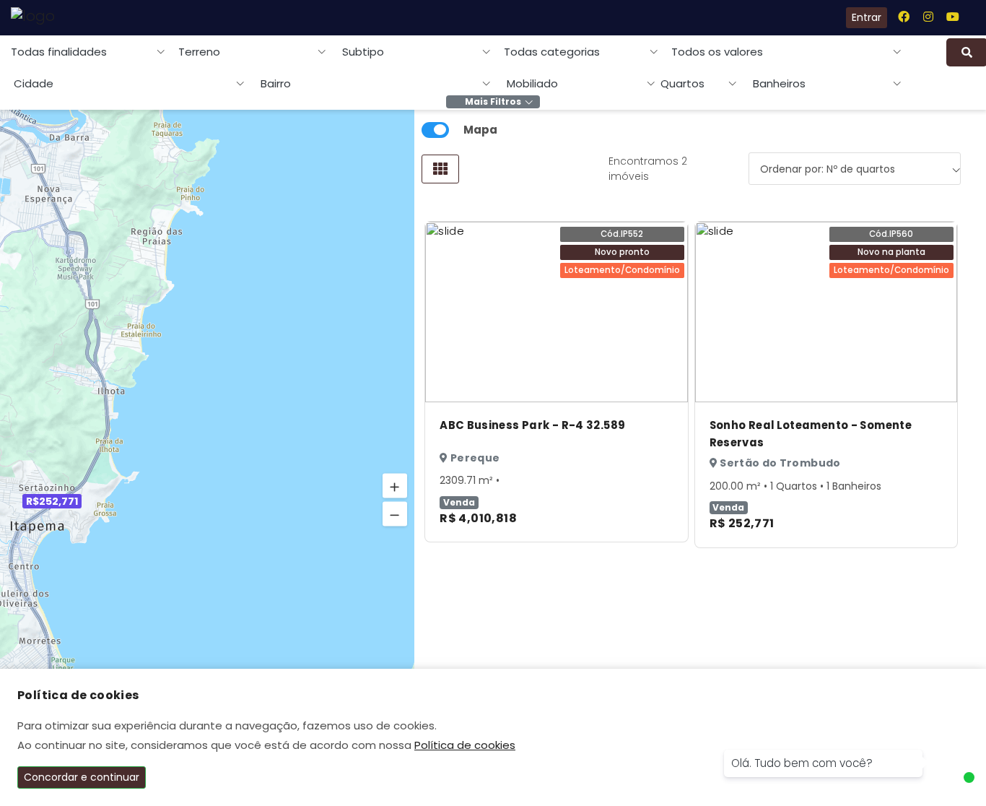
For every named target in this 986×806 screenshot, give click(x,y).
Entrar (866, 17)
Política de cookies (464, 745)
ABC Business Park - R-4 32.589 (532, 425)
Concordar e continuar (81, 777)
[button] (395, 486)
